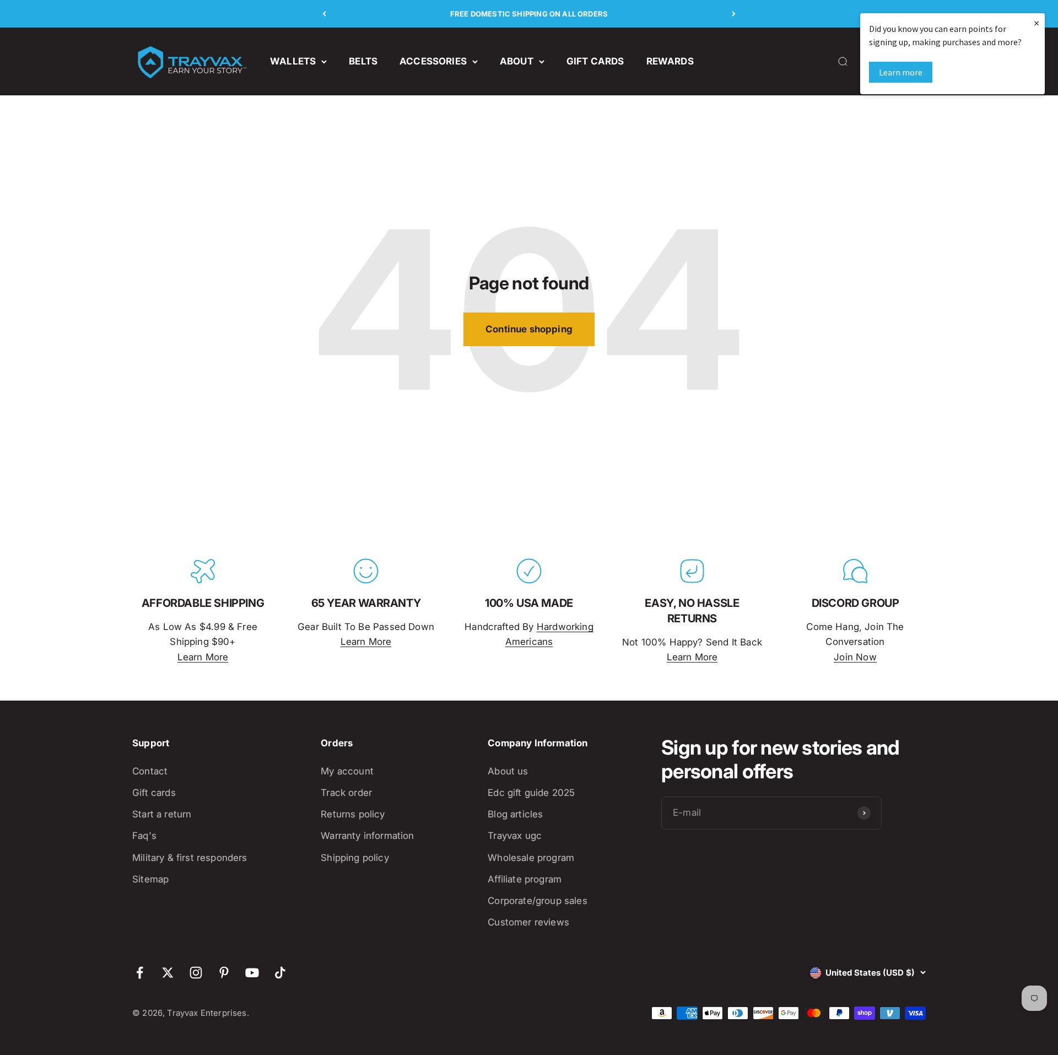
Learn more (900, 72)
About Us (508, 771)
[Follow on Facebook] (139, 972)
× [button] (1036, 23)
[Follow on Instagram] (195, 972)
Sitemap (150, 879)
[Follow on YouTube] (252, 972)
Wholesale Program (531, 857)
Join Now (855, 657)
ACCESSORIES (433, 61)
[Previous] (324, 14)
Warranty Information (367, 835)
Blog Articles (515, 814)
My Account (347, 771)
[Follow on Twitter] (167, 972)
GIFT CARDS (595, 61)
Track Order (346, 792)
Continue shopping (529, 329)
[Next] (734, 14)
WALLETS (293, 61)
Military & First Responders (189, 857)
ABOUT (516, 61)
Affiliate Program (525, 879)
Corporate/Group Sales (537, 900)
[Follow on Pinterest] (224, 972)
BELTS (363, 61)
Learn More (203, 657)
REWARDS (670, 61)
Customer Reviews (528, 922)
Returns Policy (353, 814)
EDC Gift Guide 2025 (531, 792)
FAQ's (144, 835)
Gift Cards (154, 792)
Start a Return (161, 814)
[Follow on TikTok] (280, 972)
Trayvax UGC (515, 835)
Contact (150, 771)
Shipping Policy (355, 857)
